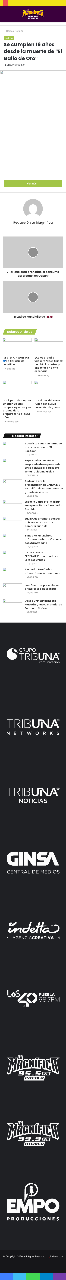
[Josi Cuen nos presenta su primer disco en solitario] (12, 590)
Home (9, 30)
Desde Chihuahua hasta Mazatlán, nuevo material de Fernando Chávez (43, 604)
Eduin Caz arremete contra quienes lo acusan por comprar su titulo (42, 522)
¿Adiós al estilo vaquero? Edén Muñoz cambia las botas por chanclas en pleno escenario (48, 364)
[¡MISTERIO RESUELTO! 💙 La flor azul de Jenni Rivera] (17, 346)
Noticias (19, 30)
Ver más (32, 183)
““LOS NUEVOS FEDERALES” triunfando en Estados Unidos (41, 556)
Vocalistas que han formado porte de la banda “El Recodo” (43, 447)
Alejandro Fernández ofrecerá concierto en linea (42, 571)
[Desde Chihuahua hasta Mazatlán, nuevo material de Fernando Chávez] (12, 605)
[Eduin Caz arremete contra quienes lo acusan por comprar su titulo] (12, 523)
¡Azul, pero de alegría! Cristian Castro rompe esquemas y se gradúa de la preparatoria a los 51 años (17, 409)
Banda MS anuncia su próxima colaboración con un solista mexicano (44, 539)
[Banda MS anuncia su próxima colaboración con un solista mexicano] (12, 540)
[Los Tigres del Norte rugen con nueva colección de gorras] (48, 389)
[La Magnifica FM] (33, 14)
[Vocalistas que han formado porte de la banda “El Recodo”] (12, 448)
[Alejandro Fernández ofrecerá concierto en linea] (12, 574)
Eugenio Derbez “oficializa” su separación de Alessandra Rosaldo (43, 505)
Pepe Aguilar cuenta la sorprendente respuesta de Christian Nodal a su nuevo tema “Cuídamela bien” (43, 466)
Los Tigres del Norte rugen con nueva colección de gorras (47, 404)
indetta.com (56, 1256)
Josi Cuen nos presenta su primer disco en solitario (42, 587)
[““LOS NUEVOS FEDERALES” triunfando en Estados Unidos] (12, 557)
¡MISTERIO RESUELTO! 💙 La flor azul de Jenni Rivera (16, 361)
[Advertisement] (33, 142)
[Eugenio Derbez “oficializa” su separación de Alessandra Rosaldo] (12, 506)
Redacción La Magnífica (33, 222)
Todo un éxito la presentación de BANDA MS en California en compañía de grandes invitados (44, 486)
